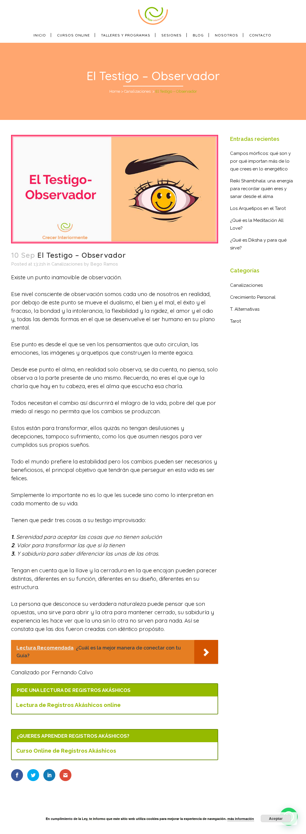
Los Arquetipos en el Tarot (258, 208)
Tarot (235, 321)
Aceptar (276, 818)
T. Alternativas (244, 309)
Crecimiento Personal (253, 297)
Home (114, 91)
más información (240, 818)
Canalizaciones (137, 91)
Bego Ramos (104, 264)
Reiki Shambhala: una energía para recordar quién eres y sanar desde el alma (261, 188)
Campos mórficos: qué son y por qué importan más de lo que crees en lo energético (260, 161)
